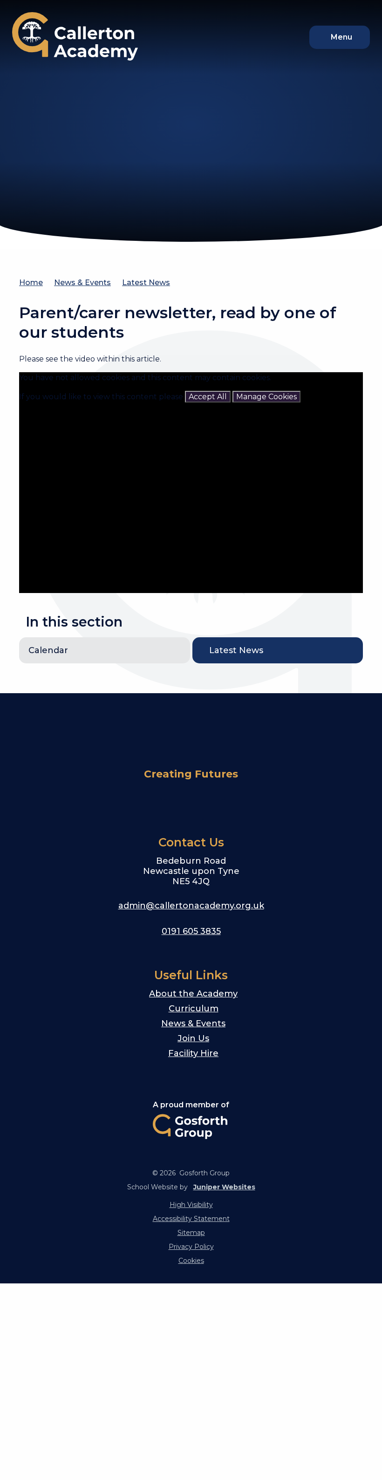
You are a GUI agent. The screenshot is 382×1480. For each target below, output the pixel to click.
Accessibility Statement (191, 1218)
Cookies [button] (191, 1260)
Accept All (208, 396)
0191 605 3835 (191, 931)
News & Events (82, 282)
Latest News (146, 282)
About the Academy (193, 994)
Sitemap (191, 1232)
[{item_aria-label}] (180, 801)
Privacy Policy (191, 1246)
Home (31, 282)
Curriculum (193, 1008)
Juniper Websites (224, 1187)
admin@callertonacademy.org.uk (191, 905)
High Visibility (191, 1204)
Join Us (193, 1038)
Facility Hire (193, 1053)
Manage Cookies (266, 396)
